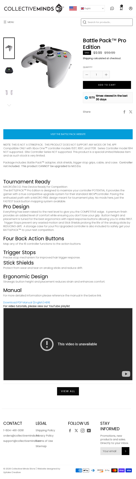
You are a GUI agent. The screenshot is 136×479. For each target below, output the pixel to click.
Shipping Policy (45, 430)
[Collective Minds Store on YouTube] (90, 431)
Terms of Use (44, 441)
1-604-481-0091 (13, 430)
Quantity (87, 67)
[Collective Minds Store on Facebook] (71, 431)
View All (68, 391)
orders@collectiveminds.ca (21, 436)
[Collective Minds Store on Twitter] (77, 431)
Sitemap (41, 446)
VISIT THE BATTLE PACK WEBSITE (68, 134)
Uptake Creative (12, 472)
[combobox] (107, 22)
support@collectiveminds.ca (22, 441)
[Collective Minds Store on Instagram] (83, 431)
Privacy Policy (45, 436)
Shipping (88, 58)
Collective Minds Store (23, 468)
